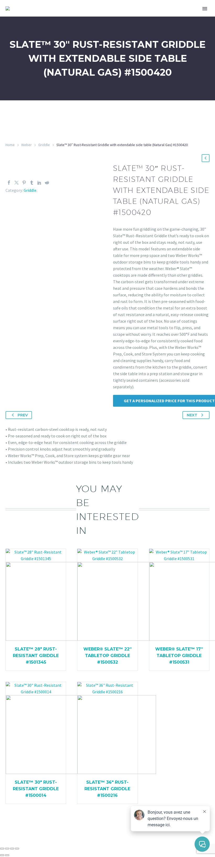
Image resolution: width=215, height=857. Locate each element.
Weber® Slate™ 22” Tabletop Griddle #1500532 (107, 656)
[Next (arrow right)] (7, 855)
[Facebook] (9, 182)
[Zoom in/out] (2, 848)
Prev (23, 415)
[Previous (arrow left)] (2, 855)
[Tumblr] (32, 182)
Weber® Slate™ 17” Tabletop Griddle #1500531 (179, 656)
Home (10, 144)
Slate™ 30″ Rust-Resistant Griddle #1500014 (36, 789)
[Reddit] (47, 182)
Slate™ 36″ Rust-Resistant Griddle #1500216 (107, 789)
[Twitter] (16, 182)
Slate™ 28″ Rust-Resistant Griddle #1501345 (36, 656)
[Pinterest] (24, 182)
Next (192, 415)
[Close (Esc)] (17, 848)
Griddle (44, 144)
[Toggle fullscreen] (7, 848)
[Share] (12, 848)
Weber (26, 144)
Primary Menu (204, 9)
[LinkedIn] (39, 182)
